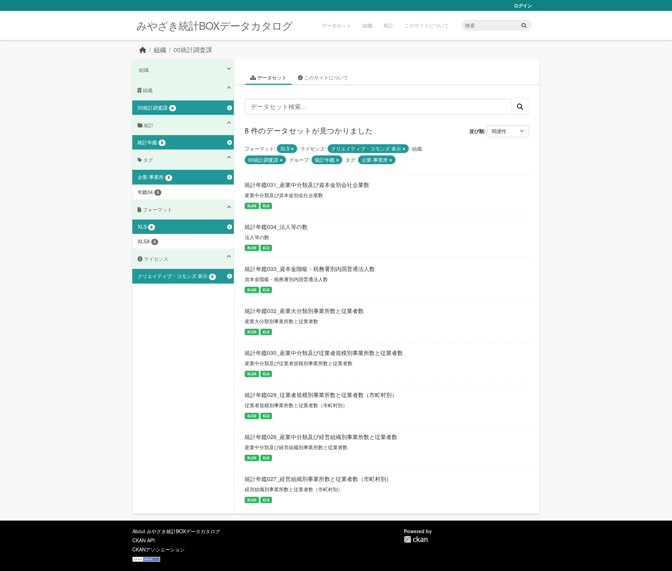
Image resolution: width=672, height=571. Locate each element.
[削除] (292, 149)
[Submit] (524, 25)
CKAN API (143, 540)
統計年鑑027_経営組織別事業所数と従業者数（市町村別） (318, 479)
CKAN (416, 539)
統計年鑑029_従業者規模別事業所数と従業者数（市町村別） (321, 395)
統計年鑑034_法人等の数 (276, 227)
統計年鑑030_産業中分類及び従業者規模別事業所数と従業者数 (324, 353)
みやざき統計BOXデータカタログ (214, 25)
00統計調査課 (193, 49)
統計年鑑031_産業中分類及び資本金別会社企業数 (307, 185)
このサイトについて (427, 25)
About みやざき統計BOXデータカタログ (176, 531)
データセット (336, 25)
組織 (367, 25)
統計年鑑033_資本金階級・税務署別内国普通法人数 (310, 269)
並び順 (476, 130)
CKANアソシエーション (158, 549)
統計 (388, 25)
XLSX (252, 205)
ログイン (523, 5)
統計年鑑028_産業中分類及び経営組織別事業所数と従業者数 (321, 437)
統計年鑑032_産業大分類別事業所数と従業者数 (304, 311)
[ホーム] (142, 49)
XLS (266, 205)
